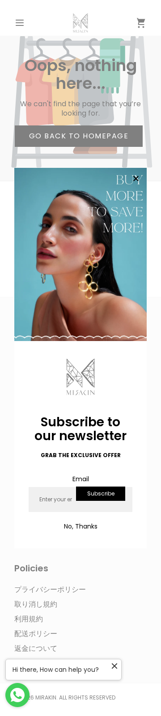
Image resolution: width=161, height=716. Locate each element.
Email (80, 479)
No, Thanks (80, 526)
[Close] (136, 179)
